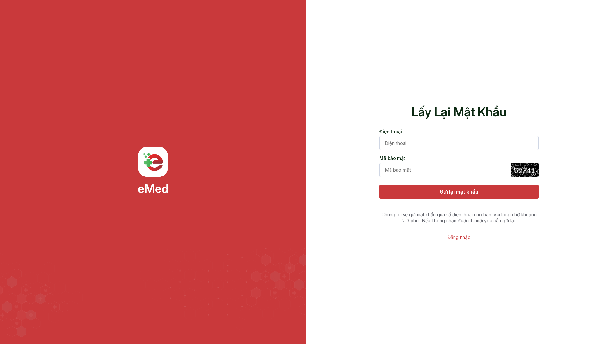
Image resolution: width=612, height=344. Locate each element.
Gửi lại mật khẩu (459, 192)
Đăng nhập (459, 237)
